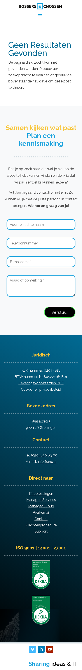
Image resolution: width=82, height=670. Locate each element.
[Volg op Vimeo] (32, 649)
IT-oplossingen (41, 494)
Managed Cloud (41, 506)
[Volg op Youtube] (49, 649)
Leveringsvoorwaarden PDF (41, 383)
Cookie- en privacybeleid (41, 389)
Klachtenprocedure (41, 525)
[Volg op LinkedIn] (41, 649)
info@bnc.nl (47, 462)
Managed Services (41, 500)
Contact (41, 519)
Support (41, 531)
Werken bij (41, 512)
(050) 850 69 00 (44, 455)
